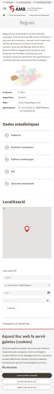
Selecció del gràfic (13, 193)
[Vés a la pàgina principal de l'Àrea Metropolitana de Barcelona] (25, 8)
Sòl (13, 171)
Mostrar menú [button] (5, 6)
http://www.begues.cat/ (29, 102)
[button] (8, 2)
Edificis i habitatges (22, 159)
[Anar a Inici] (4, 15)
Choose (48, 292)
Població (16, 135)
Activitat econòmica (22, 147)
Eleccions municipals (22, 183)
